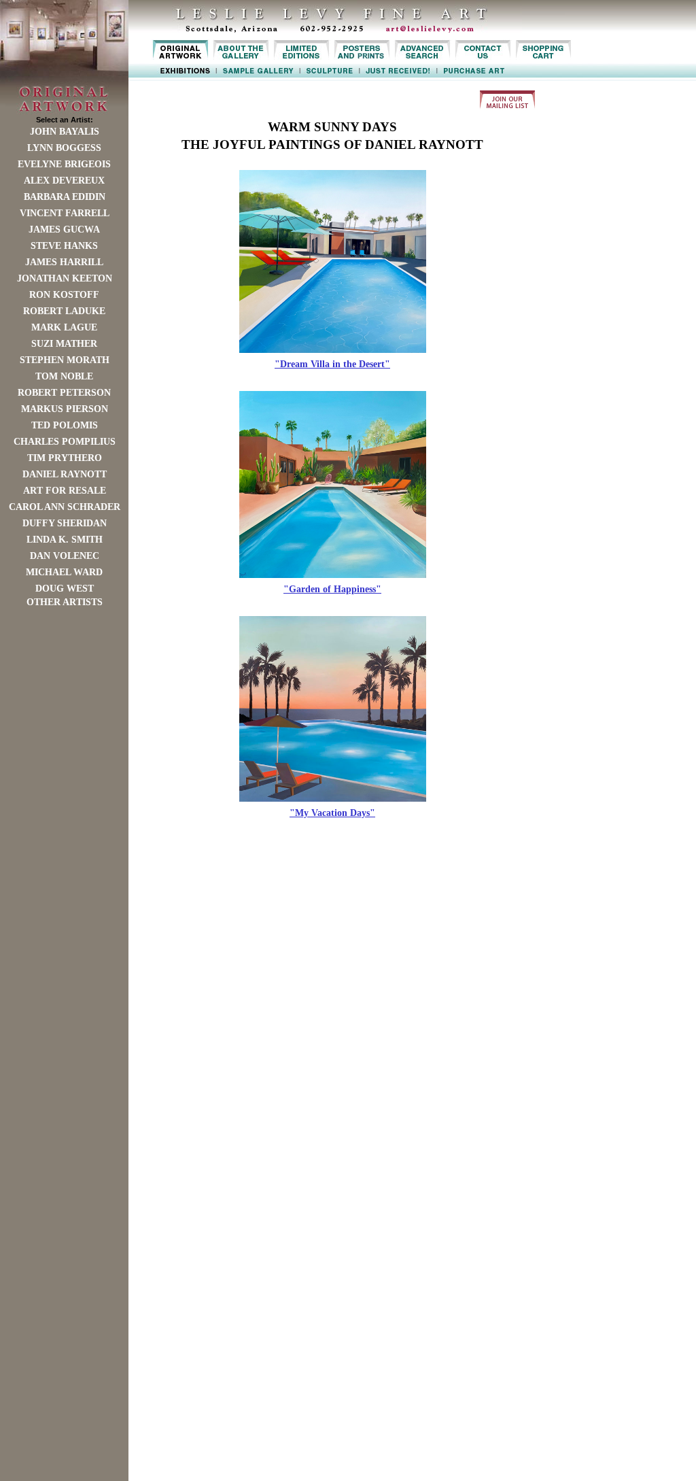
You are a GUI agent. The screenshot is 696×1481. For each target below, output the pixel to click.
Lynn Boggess (64, 148)
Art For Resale (64, 491)
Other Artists (65, 602)
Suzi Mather (64, 344)
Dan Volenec (64, 556)
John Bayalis (64, 131)
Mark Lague (64, 327)
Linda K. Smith (65, 539)
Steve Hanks (64, 246)
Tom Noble (64, 376)
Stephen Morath (64, 360)
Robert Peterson (64, 393)
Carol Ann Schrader (64, 507)
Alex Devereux (64, 180)
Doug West (64, 588)
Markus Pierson (64, 409)
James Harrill (64, 262)
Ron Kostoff (64, 295)
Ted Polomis (64, 425)
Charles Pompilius (65, 442)
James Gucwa (64, 229)
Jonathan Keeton (64, 278)
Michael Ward (64, 572)
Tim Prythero (64, 458)
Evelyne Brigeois (64, 164)
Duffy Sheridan (64, 523)
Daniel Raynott (64, 474)
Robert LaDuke (64, 311)
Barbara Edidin (64, 197)
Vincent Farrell (64, 213)
